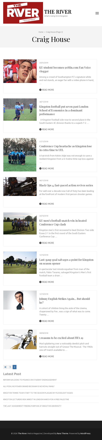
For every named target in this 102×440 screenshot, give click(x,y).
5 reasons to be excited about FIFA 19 (61, 338)
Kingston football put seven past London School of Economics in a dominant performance (63, 110)
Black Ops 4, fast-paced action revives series (66, 185)
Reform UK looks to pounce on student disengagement (30, 380)
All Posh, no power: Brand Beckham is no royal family (28, 386)
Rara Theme (62, 433)
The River (57, 11)
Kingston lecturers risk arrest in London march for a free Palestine (36, 399)
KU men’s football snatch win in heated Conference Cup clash (63, 222)
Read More (47, 90)
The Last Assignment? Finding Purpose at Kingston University (32, 406)
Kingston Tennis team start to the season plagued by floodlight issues (38, 393)
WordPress (85, 433)
